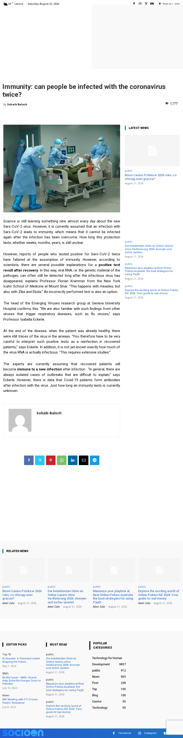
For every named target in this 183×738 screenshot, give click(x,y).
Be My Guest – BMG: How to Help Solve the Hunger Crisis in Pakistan (21, 680)
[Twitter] (146, 4)
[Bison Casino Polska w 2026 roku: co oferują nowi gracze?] (152, 150)
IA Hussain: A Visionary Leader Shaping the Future (21, 660)
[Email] (83, 460)
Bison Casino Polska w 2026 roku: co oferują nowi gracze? (151, 177)
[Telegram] (94, 460)
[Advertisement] (61, 507)
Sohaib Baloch (17, 104)
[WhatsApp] (61, 460)
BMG (5, 673)
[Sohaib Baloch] (20, 420)
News (5, 695)
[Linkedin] (72, 460)
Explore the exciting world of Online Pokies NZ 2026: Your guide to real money (151, 292)
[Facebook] (134, 4)
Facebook (124, 733)
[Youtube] (152, 4)
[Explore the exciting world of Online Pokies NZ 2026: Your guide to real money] (159, 570)
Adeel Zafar (8, 603)
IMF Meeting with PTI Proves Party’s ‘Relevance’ (20, 701)
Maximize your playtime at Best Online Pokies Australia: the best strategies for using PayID (149, 271)
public (129, 170)
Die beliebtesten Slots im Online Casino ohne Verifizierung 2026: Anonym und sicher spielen (149, 249)
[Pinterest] (51, 460)
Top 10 (6, 654)
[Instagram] (140, 4)
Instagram (150, 733)
